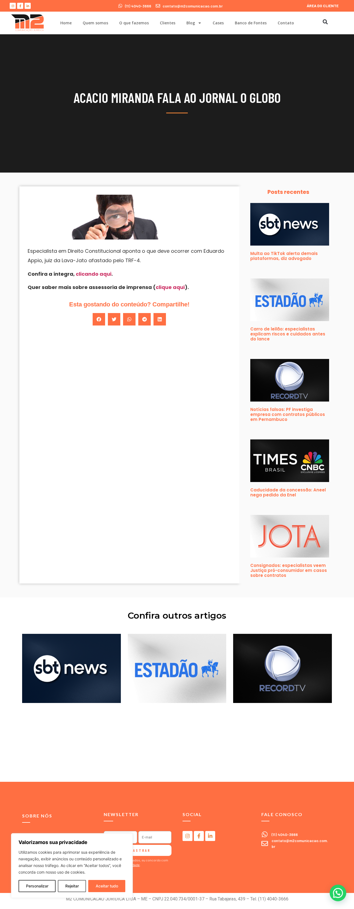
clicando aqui (93, 273)
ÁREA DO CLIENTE (323, 5)
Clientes (167, 22)
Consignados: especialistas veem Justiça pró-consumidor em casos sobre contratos (288, 570)
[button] (325, 21)
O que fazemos (134, 22)
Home (66, 22)
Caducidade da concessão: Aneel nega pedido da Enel (288, 492)
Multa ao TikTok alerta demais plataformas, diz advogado (284, 256)
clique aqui (170, 287)
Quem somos (95, 22)
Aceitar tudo (107, 886)
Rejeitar (72, 886)
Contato (286, 22)
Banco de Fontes (251, 22)
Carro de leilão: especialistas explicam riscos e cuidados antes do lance (287, 334)
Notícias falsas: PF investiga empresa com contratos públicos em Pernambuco (287, 414)
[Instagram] (13, 6)
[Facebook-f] (20, 6)
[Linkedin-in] (28, 6)
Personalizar (37, 886)
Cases (218, 22)
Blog (190, 22)
